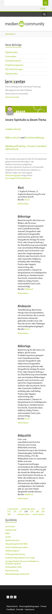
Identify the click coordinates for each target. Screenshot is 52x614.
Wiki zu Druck (12, 137)
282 (9, 514)
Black (21, 187)
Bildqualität (24, 435)
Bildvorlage (24, 216)
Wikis (7, 533)
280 (37, 511)
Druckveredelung (34, 137)
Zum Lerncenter (12, 97)
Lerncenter (10, 526)
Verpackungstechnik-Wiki (16, 543)
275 (9, 511)
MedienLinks (10, 530)
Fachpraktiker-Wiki (13, 567)
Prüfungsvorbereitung (15, 554)
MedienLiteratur (12, 540)
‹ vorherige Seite (28, 508)
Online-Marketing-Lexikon (16, 547)
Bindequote (24, 306)
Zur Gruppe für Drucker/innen (18, 178)
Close (42, 8)
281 (43, 511)
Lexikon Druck (13, 128)
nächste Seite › (23, 514)
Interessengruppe (13, 175)
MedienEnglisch (12, 550)
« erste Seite (12, 508)
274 (43, 508)
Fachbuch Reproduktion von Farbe (20, 557)
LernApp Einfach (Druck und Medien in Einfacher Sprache (22, 562)
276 (14, 511)
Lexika (8, 536)
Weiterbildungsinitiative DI (17, 574)
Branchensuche (12, 570)
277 (20, 511)
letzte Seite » (39, 514)
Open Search (44, 14)
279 (31, 511)
